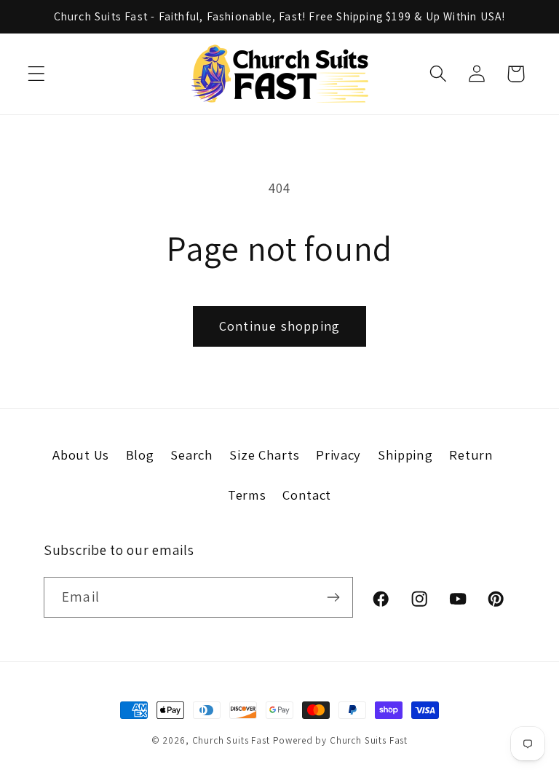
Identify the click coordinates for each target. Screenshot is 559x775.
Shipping (405, 454)
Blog (140, 454)
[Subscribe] (333, 597)
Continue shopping (279, 326)
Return (471, 454)
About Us (80, 454)
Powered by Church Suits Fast (340, 740)
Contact (306, 494)
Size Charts (264, 454)
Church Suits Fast (231, 740)
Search (191, 454)
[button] (36, 74)
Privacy (338, 454)
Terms (247, 494)
